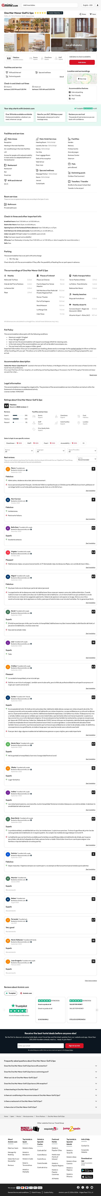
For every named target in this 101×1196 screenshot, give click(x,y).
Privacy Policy (69, 1050)
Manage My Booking (12, 1153)
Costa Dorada (42, 1163)
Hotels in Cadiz (28, 1159)
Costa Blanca (42, 1155)
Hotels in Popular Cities (57, 1149)
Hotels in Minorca (70, 1175)
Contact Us (85, 1146)
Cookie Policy (48, 1192)
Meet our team (13, 1148)
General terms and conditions (18, 1192)
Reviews (11, 1165)
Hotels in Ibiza (71, 1157)
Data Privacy (36, 1192)
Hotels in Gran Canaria (72, 1162)
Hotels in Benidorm (26, 1153)
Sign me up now (74, 1046)
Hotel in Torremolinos (27, 1164)
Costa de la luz (42, 1167)
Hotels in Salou (28, 1148)
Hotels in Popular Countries (55, 1172)
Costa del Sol (41, 1150)
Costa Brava (41, 1159)
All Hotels (55, 1178)
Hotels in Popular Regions (57, 1164)
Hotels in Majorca (70, 1169)
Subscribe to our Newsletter (13, 1160)
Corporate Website (85, 1151)
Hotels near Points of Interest (56, 1157)
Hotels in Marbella (26, 1170)
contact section (76, 349)
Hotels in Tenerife (70, 1151)
